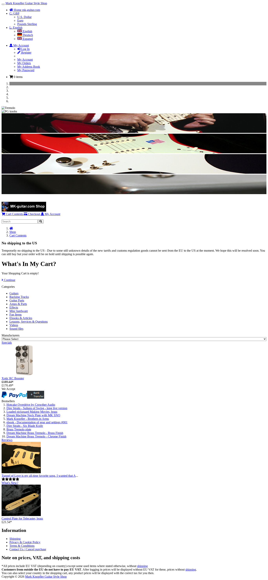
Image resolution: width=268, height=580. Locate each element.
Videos (13, 325)
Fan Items (15, 314)
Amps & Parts (18, 304)
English (15, 27)
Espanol (27, 38)
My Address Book (28, 66)
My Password (25, 70)
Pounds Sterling (27, 24)
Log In (25, 49)
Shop (12, 232)
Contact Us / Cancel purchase (27, 549)
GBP (14, 13)
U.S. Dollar (24, 17)
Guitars (13, 293)
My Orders (24, 63)
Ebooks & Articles (20, 318)
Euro (20, 20)
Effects (13, 307)
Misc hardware (18, 311)
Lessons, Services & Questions (28, 321)
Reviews (7, 440)
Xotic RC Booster (13, 378)
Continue (9, 280)
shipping (142, 566)
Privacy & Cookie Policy (24, 542)
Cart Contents (14, 214)
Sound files (16, 328)
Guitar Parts (16, 300)
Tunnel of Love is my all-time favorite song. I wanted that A (39, 475)
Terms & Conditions (22, 545)
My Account (25, 59)
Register (25, 52)
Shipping (15, 538)
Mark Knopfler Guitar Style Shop (26, 3)
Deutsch (27, 35)
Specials (7, 342)
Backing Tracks (19, 297)
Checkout (33, 214)
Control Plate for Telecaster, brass (22, 518)
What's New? (10, 482)
